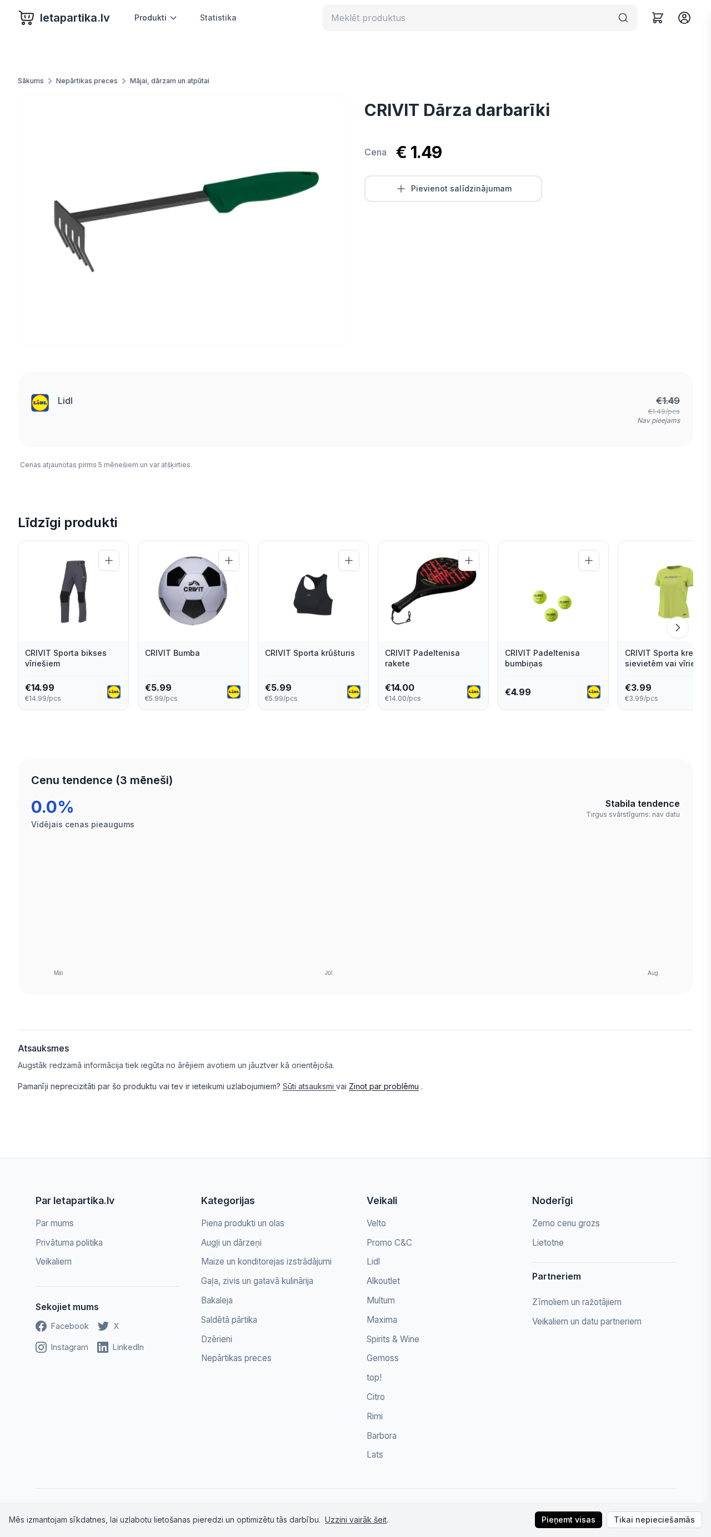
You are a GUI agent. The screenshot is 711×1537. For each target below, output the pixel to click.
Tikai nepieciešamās (654, 1519)
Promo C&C (389, 1242)
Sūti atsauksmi (309, 1086)
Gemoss (383, 1358)
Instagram (69, 1347)
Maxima (382, 1319)
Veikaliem (54, 1261)
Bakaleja (217, 1300)
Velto (376, 1223)
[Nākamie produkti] (678, 627)
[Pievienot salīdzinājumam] (108, 560)
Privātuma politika (69, 1242)
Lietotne (548, 1242)
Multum (381, 1300)
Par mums (55, 1223)
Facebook (70, 1326)
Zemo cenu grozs (566, 1223)
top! (374, 1377)
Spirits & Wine (393, 1339)
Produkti (150, 17)
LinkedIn (128, 1347)
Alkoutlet (383, 1281)
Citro (376, 1397)
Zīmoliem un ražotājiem (577, 1302)
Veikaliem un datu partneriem (587, 1321)
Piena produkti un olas (242, 1223)
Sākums (31, 81)
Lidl (65, 400)
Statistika (218, 17)
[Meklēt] (623, 18)
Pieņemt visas (568, 1519)
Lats (375, 1454)
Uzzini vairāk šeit (356, 1519)
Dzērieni (216, 1339)
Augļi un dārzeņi (231, 1242)
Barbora (382, 1435)
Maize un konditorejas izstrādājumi (266, 1261)
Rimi (375, 1416)
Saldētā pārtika (229, 1319)
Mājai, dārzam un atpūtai (169, 81)
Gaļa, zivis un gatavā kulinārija (257, 1281)
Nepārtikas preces (87, 81)
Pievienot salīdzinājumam (461, 188)
